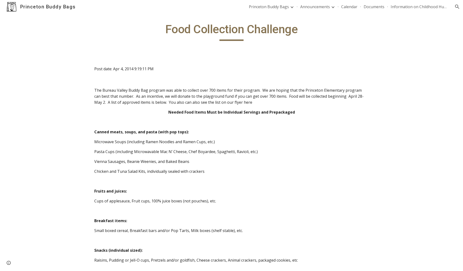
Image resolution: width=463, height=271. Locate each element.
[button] (457, 7)
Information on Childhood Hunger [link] (420, 6)
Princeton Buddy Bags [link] (269, 6)
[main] (231, 31)
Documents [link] (374, 6)
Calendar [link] (349, 6)
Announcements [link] (315, 6)
